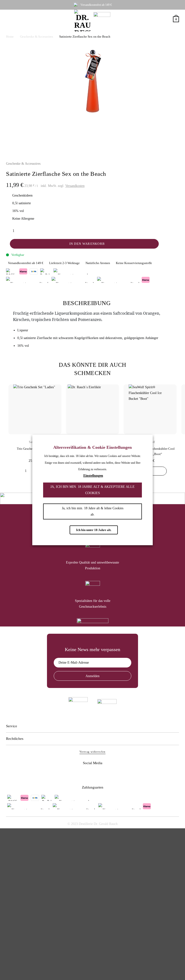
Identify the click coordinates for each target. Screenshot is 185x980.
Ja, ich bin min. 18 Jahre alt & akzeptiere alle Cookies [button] (92, 490)
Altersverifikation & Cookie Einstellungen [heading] (92, 447)
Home (10, 36)
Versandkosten (75, 186)
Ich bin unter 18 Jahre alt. (93, 530)
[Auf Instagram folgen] (99, 774)
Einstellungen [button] (93, 475)
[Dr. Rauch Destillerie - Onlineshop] (82, 20)
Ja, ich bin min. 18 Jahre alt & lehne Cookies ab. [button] (92, 511)
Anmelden (92, 676)
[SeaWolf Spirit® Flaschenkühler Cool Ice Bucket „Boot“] (158, 471)
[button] (9, 19)
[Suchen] (159, 19)
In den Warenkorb (87, 243)
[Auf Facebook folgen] (85, 774)
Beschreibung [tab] (87, 303)
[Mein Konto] (167, 19)
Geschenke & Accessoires (36, 36)
